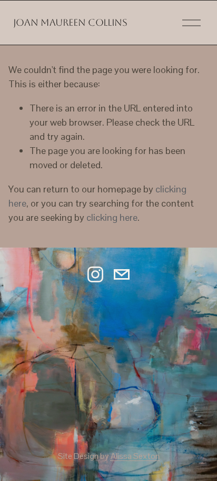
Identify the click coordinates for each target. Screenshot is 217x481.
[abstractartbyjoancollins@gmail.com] (121, 274)
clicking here (111, 217)
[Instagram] (95, 274)
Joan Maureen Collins (70, 22)
